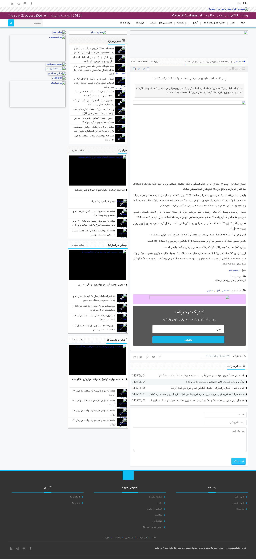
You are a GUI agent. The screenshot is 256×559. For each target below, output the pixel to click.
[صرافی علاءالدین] (57, 73)
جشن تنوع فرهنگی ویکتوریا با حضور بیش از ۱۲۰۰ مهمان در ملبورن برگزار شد (93, 94)
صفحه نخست (155, 497)
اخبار (233, 23)
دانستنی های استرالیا (161, 23)
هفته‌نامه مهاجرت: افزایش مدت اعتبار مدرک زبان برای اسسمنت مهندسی (93, 233)
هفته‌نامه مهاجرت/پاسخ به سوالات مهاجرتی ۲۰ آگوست (98, 379)
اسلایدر (210, 291)
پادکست (181, 23)
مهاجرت (158, 515)
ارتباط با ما (125, 23)
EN (238, 3)
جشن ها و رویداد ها (214, 23)
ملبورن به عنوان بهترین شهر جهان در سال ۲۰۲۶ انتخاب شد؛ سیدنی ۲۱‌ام (93, 328)
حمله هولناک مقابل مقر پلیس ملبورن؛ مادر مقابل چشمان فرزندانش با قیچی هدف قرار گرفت (196, 394)
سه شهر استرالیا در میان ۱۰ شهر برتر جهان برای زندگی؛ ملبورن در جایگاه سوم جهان (93, 298)
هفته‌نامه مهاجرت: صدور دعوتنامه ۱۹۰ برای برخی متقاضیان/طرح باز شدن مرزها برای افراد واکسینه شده (93, 225)
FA (245, 3)
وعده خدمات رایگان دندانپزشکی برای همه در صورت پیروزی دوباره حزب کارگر (93, 111)
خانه (243, 23)
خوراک (106, 538)
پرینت (228, 69)
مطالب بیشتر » (78, 150)
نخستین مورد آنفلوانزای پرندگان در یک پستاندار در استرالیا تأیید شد (93, 103)
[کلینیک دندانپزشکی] (56, 69)
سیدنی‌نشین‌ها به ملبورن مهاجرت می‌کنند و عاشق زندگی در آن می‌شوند (93, 308)
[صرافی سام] (59, 32)
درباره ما (140, 23)
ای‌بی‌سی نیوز (234, 270)
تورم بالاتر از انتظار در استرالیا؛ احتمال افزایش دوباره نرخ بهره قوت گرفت (207, 388)
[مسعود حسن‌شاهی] (56, 64)
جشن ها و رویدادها (152, 527)
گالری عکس (238, 503)
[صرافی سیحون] (38, 61)
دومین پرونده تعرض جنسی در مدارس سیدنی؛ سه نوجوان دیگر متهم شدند (93, 120)
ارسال (238, 69)
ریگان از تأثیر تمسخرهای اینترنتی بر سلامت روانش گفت (214, 382)
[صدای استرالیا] (228, 10)
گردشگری (157, 521)
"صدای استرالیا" (217, 548)
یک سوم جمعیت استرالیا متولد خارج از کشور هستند (100, 190)
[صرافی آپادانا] (38, 106)
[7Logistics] (59, 78)
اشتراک (188, 340)
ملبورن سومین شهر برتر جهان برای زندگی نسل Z (101, 285)
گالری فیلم (239, 497)
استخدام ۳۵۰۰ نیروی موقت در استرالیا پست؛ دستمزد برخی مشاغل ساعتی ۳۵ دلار (201, 375)
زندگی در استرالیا (154, 509)
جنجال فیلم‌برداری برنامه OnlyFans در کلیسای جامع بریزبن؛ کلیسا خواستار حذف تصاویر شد (196, 400)
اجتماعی (237, 62)
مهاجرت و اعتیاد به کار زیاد (103, 201)
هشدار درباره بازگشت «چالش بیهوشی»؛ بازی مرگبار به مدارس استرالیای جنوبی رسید (93, 129)
